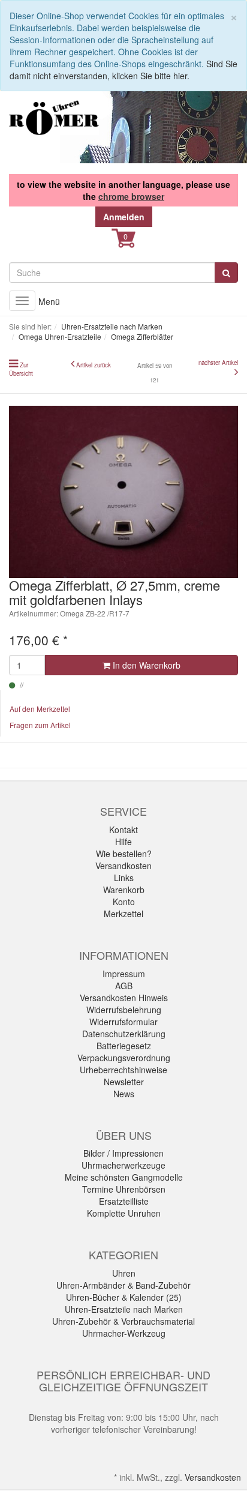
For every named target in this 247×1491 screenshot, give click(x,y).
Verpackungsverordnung (123, 1058)
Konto (124, 902)
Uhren (123, 1273)
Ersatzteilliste (124, 1201)
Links (124, 878)
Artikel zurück (93, 365)
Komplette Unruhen (124, 1213)
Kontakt (123, 830)
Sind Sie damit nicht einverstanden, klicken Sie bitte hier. (123, 70)
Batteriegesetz (124, 1046)
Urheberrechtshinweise (123, 1070)
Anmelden (123, 217)
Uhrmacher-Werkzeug (123, 1333)
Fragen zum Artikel (40, 725)
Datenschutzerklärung (123, 1034)
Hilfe (123, 842)
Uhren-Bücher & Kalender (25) (124, 1297)
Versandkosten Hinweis (124, 998)
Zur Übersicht (21, 369)
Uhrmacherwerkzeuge (123, 1165)
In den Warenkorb (145, 665)
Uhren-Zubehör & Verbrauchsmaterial (123, 1321)
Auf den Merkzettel (40, 708)
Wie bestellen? (124, 854)
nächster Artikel (218, 362)
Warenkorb (123, 890)
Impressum (124, 974)
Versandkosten (123, 866)
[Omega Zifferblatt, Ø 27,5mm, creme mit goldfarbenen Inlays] (123, 492)
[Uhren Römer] (54, 117)
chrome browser (131, 196)
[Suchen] (226, 272)
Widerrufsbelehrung (123, 1010)
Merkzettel (123, 914)
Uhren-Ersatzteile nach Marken (124, 1309)
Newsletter (124, 1082)
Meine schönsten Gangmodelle (124, 1177)
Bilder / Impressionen (123, 1153)
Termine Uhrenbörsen (123, 1189)
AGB (123, 986)
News (123, 1094)
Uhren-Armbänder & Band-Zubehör (123, 1285)
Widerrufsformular (123, 1022)
